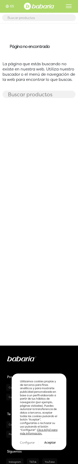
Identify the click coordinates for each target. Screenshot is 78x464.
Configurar (27, 442)
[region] (39, 412)
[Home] (39, 6)
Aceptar (50, 442)
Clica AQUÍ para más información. (38, 431)
